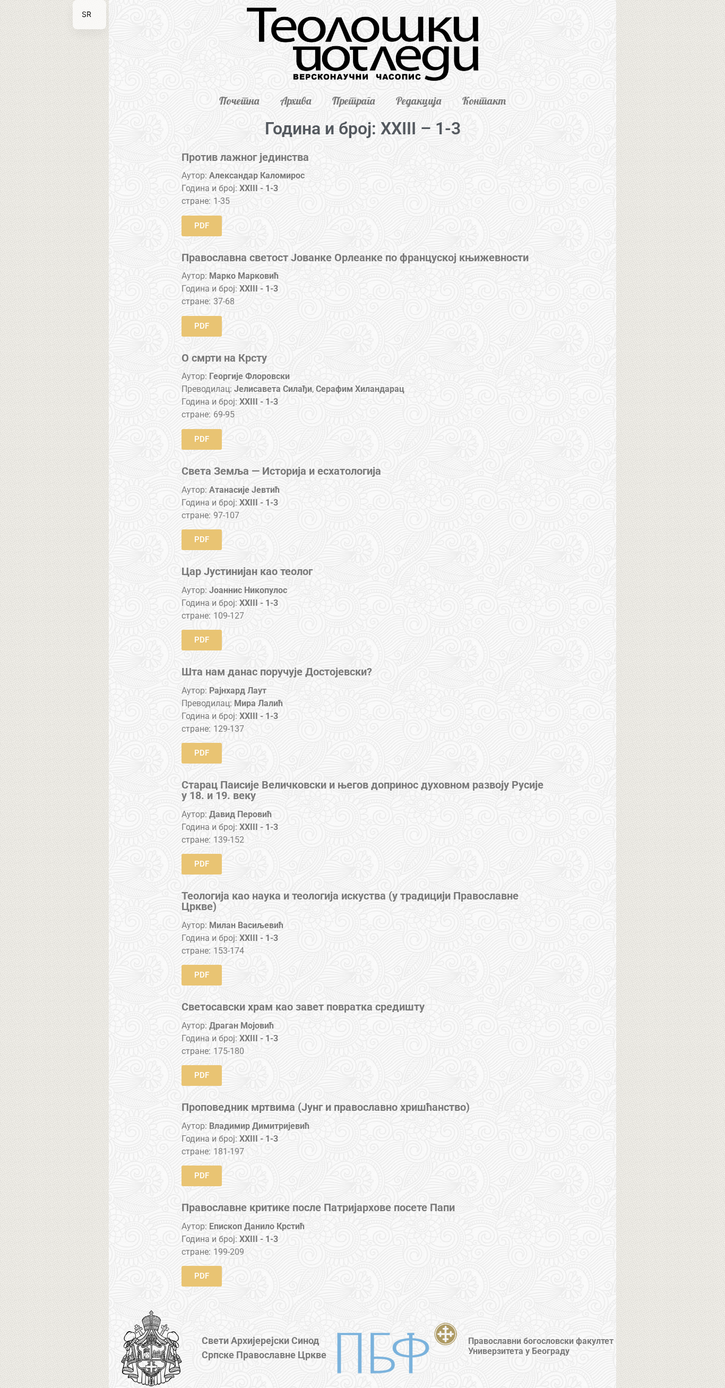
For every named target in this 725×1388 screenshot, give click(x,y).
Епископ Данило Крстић (257, 1226)
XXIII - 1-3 (258, 188)
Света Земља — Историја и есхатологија (281, 471)
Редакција (418, 100)
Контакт (484, 100)
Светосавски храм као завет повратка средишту (303, 1006)
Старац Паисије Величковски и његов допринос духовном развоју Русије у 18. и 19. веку (362, 790)
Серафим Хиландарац (360, 389)
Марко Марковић (244, 276)
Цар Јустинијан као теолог (247, 571)
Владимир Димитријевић (259, 1126)
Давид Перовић (240, 814)
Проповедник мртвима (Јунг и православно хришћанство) (326, 1107)
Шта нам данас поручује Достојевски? (277, 671)
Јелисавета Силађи (273, 389)
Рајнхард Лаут (237, 691)
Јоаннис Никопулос (248, 590)
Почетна (239, 100)
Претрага (353, 100)
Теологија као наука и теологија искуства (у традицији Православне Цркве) (350, 901)
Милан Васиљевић (246, 925)
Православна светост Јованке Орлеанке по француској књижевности (355, 257)
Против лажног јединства (245, 157)
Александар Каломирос (257, 175)
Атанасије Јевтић (244, 490)
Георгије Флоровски (249, 376)
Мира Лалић (258, 703)
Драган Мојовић (241, 1026)
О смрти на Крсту (224, 358)
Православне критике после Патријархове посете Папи (318, 1207)
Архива (295, 100)
